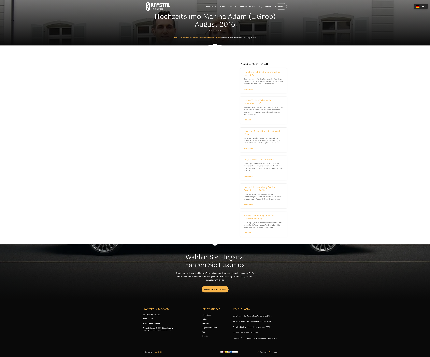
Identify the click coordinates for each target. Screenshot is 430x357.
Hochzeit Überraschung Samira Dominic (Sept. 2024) (259, 189)
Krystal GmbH (157, 352)
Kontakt (268, 6)
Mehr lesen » (248, 89)
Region (231, 6)
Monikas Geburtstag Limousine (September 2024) (259, 217)
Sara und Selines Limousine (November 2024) (263, 133)
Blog (260, 6)
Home (176, 38)
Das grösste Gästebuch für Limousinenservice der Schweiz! (200, 38)
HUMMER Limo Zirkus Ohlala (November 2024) (258, 102)
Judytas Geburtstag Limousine (259, 159)
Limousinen (209, 6)
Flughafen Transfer (247, 6)
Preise (222, 6)
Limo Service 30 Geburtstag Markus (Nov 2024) (262, 73)
